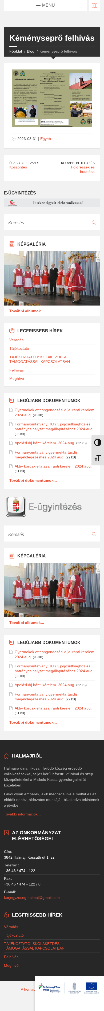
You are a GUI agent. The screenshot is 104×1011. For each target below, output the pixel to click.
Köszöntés (18, 167)
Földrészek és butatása (83, 169)
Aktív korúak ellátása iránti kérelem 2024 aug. (53, 466)
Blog (30, 51)
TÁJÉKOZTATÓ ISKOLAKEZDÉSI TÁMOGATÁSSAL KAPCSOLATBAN (39, 359)
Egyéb (45, 139)
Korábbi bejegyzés (78, 163)
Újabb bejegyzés (24, 163)
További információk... (22, 814)
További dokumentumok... (33, 480)
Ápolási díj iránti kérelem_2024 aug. (45, 443)
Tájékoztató (19, 348)
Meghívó (16, 378)
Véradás (16, 340)
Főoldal (15, 51)
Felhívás (16, 370)
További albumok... (26, 311)
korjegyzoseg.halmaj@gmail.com (32, 897)
